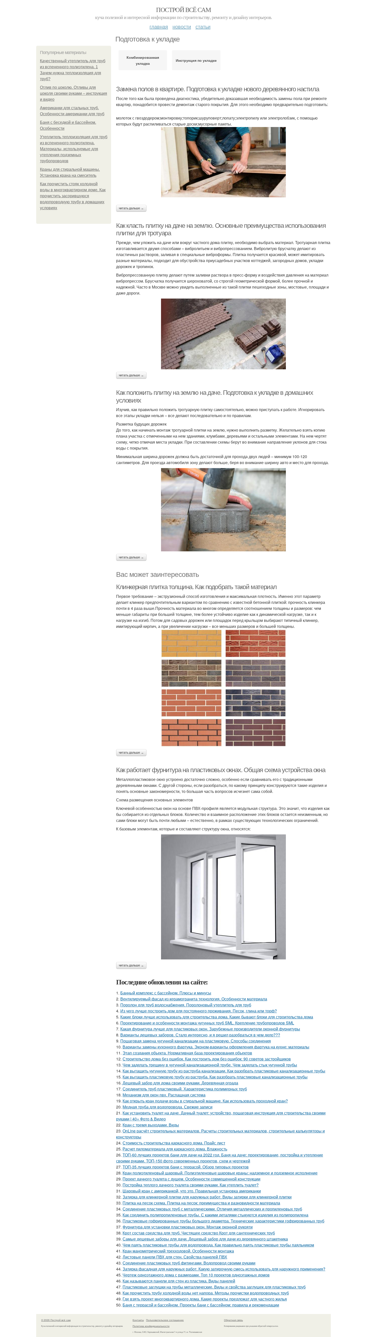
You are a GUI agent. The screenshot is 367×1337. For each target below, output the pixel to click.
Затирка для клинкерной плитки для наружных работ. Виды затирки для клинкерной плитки (207, 1197)
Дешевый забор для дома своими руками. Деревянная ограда (180, 1083)
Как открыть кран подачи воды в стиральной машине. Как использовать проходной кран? (205, 1101)
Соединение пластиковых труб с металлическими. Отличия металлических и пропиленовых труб (212, 1209)
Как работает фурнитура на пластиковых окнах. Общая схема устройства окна (220, 770)
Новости (182, 26)
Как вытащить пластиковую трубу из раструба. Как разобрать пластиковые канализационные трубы (215, 1077)
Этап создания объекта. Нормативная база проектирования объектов (187, 1053)
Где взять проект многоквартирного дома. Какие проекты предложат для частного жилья (205, 1299)
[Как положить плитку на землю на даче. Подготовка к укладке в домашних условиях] (223, 509)
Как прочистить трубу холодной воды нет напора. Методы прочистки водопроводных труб (206, 1293)
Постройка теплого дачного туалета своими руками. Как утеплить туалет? (191, 1185)
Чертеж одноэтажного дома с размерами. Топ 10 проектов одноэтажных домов (196, 1275)
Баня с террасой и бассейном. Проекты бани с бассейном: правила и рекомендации (201, 1305)
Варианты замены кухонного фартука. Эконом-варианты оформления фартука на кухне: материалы (216, 1047)
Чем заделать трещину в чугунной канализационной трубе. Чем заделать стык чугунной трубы (210, 1065)
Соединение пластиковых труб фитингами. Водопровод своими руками (189, 1263)
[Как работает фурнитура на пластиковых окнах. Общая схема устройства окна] (223, 896)
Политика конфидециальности (151, 1326)
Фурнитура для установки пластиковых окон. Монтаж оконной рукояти (188, 1227)
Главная (159, 26)
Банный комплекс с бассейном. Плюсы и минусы (165, 993)
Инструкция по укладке (196, 60)
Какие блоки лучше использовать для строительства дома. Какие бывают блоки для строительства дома (216, 1017)
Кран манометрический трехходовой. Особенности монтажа (178, 1251)
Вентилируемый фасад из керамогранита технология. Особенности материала (193, 999)
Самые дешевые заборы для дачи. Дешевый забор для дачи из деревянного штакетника (205, 1239)
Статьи (202, 26)
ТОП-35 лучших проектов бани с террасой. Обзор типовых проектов (186, 1167)
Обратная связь (233, 1320)
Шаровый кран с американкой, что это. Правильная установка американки (192, 1191)
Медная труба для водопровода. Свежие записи (167, 1107)
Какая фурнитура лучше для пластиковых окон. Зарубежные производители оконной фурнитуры (210, 1029)
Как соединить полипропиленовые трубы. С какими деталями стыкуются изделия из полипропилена (215, 1215)
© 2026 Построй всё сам (56, 1320)
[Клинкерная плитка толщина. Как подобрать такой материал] (223, 688)
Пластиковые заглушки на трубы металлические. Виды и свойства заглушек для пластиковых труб (214, 1287)
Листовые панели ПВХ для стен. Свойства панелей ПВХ (175, 1257)
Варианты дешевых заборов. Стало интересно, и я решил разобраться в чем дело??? (200, 1035)
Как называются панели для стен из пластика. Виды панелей (179, 1281)
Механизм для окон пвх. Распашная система (164, 1095)
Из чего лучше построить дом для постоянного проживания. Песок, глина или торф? (198, 1011)
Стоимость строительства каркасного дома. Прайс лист (174, 1143)
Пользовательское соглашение (165, 1320)
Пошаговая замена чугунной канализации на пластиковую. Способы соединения (195, 1041)
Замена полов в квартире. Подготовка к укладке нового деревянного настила (217, 89)
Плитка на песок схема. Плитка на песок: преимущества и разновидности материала (201, 1203)
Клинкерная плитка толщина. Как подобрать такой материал (196, 587)
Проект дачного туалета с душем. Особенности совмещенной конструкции (191, 1179)
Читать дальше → (131, 208)
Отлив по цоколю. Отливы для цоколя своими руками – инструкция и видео (73, 93)
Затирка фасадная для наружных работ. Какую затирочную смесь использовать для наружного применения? (224, 1269)
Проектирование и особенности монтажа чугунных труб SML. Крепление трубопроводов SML (207, 1023)
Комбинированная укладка (143, 60)
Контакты (138, 1320)
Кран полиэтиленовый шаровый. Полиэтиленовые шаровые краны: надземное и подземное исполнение (220, 1173)
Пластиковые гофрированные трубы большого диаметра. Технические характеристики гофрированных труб (223, 1221)
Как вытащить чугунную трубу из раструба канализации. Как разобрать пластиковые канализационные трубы (224, 1071)
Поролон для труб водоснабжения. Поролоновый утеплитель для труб (185, 1005)
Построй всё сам (183, 9)
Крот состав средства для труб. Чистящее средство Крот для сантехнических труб (199, 1233)
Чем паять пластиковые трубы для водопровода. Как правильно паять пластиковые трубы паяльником (218, 1245)
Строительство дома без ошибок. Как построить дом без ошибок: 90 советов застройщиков (207, 1059)
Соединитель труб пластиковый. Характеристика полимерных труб (185, 1089)
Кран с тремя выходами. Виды (151, 1125)
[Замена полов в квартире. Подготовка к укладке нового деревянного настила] (223, 162)
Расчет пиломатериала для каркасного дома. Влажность (175, 1149)
